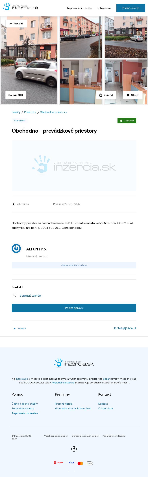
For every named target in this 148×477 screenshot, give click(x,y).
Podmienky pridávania (114, 435)
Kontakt (103, 403)
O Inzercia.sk (105, 408)
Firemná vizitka (64, 403)
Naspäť (18, 23)
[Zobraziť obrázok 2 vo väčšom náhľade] (81, 36)
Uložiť (134, 95)
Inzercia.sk (22, 378)
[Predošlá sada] (5, 59)
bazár (106, 378)
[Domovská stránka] (21, 7)
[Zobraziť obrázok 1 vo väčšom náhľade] (29, 59)
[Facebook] (74, 449)
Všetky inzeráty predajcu (74, 265)
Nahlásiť (22, 328)
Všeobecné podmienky (56, 435)
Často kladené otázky (25, 403)
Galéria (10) (15, 95)
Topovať (129, 120)
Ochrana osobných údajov (85, 435)
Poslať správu (74, 308)
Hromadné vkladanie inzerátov (73, 408)
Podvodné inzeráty (23, 408)
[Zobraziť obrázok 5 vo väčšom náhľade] (126, 82)
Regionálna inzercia (63, 382)
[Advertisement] (74, 165)
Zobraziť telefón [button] (30, 295)
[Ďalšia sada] (143, 59)
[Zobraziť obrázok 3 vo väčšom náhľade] (126, 36)
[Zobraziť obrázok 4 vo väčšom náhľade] (81, 82)
